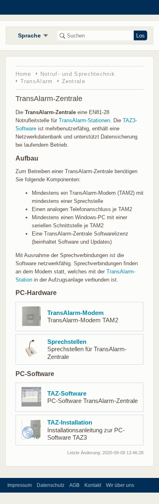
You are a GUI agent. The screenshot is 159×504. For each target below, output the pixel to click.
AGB (74, 485)
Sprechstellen (66, 342)
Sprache (29, 35)
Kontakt (92, 485)
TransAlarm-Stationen (84, 120)
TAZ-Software (66, 393)
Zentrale (73, 81)
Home (23, 74)
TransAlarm (36, 81)
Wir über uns (120, 485)
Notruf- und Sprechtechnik (77, 74)
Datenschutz (50, 485)
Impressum (19, 485)
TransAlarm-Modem (75, 313)
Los (140, 36)
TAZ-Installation (69, 422)
